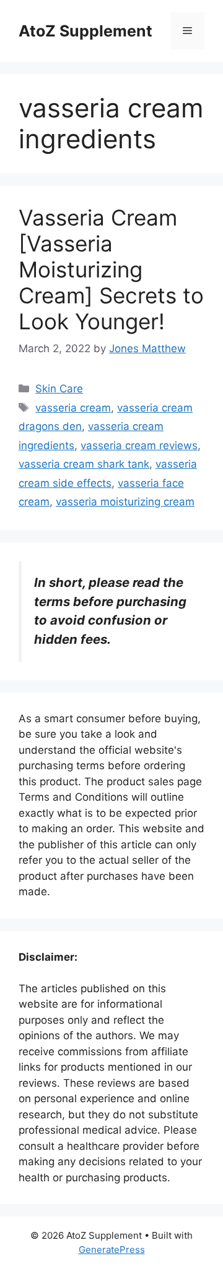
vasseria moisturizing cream (125, 501)
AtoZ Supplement (85, 31)
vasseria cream (73, 408)
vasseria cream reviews (139, 445)
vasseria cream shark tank (84, 464)
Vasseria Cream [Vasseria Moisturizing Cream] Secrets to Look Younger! (111, 269)
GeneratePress (112, 1249)
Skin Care (59, 388)
